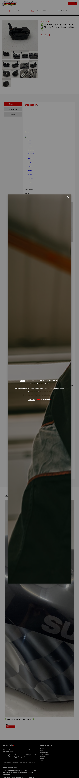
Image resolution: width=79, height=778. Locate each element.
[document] (39, 389)
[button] (68, 197)
